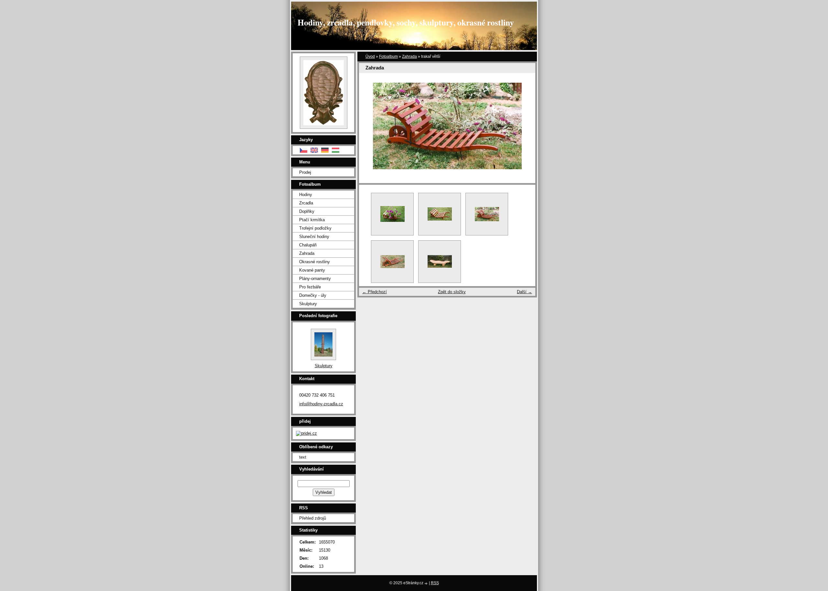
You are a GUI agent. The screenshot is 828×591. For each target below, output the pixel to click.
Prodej (305, 172)
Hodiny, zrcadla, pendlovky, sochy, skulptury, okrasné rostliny (406, 22)
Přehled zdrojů (312, 518)
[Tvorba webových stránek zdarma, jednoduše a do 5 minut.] (426, 583)
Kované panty (312, 270)
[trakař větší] (487, 214)
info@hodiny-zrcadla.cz (321, 403)
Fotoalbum (388, 56)
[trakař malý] (440, 214)
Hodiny (305, 194)
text (302, 457)
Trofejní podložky (315, 228)
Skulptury (308, 303)
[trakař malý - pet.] (392, 214)
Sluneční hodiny (314, 236)
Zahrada (409, 56)
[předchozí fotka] (369, 126)
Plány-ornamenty (315, 278)
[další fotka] (525, 126)
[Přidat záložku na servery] (306, 433)
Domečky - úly (312, 295)
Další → (524, 291)
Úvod (370, 56)
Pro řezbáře (310, 287)
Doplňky (306, 211)
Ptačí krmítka (312, 219)
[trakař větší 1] (392, 262)
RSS (435, 583)
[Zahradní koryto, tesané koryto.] (440, 262)
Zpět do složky (452, 291)
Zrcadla (306, 203)
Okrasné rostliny (314, 261)
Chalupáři (308, 245)
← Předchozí (374, 291)
